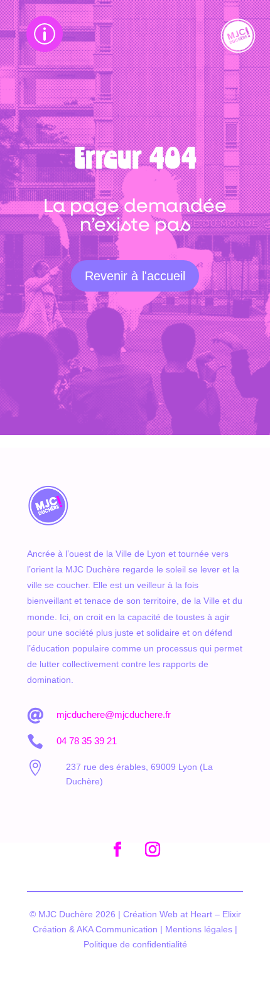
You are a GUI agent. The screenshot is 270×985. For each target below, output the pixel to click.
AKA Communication (117, 929)
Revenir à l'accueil (135, 276)
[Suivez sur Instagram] (153, 850)
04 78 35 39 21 (87, 740)
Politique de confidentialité (135, 944)
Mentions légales (198, 929)
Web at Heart (184, 914)
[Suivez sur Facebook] (117, 850)
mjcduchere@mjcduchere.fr (114, 714)
